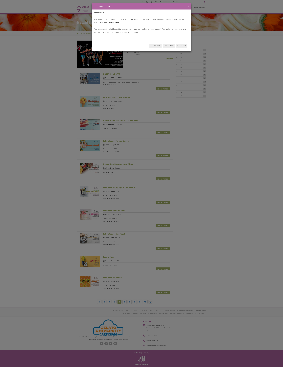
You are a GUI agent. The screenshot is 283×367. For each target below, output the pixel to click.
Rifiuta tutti (181, 46)
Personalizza (169, 46)
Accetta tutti (155, 46)
